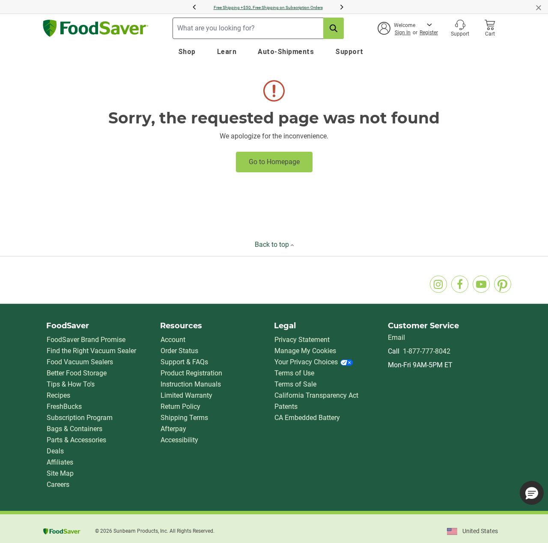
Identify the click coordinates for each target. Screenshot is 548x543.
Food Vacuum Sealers (80, 362)
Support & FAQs (184, 362)
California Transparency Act (316, 395)
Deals (55, 451)
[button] (118, 7)
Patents (286, 406)
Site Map (60, 473)
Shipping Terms (184, 418)
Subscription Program (80, 418)
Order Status (179, 351)
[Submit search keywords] (333, 28)
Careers (58, 484)
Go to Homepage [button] (274, 162)
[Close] (542, 7)
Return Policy (180, 406)
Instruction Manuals (191, 384)
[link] (438, 284)
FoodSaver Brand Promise (86, 340)
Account (173, 340)
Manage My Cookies (305, 351)
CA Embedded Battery (307, 418)
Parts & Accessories (76, 440)
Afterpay (173, 429)
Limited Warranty (186, 395)
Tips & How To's (71, 384)
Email (396, 337)
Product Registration (191, 373)
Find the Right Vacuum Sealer (91, 351)
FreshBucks (64, 406)
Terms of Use (294, 373)
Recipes (58, 395)
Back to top (273, 244)
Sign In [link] (403, 33)
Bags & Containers (74, 429)
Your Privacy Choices (306, 362)
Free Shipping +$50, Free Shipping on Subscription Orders (268, 7)
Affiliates (60, 462)
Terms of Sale (295, 384)
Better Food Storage (77, 373)
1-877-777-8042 (424, 351)
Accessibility (179, 440)
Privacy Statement (302, 340)
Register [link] (429, 33)
